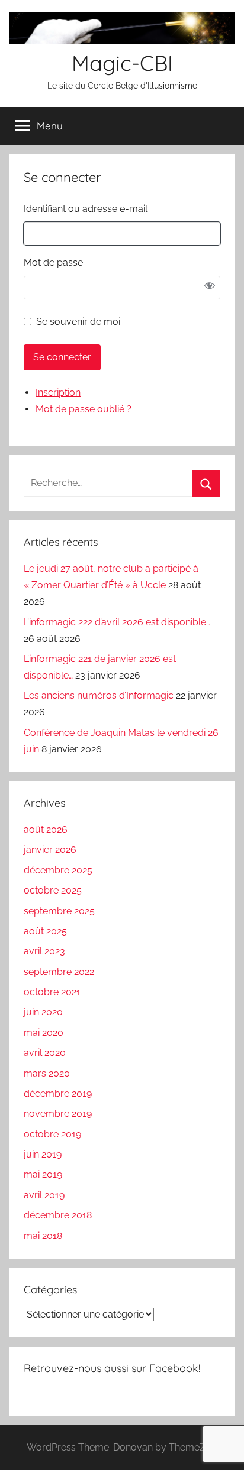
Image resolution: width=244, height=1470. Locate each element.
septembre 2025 (59, 911)
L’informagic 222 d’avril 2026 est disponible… (117, 622)
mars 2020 (47, 1073)
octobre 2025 (53, 890)
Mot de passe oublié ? (83, 409)
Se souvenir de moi (78, 321)
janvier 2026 (50, 849)
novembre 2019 (58, 1113)
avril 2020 (45, 1052)
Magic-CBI (122, 63)
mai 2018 (43, 1235)
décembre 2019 (58, 1093)
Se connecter (62, 357)
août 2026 (46, 829)
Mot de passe (53, 262)
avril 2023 (44, 951)
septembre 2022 (59, 971)
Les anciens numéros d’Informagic (99, 695)
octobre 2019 (52, 1134)
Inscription (58, 392)
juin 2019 (43, 1154)
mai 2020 (43, 1032)
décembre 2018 (58, 1215)
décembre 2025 (58, 870)
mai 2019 (43, 1174)
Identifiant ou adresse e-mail (85, 208)
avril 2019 (44, 1195)
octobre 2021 (52, 992)
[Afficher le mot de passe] (209, 288)
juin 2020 (43, 1012)
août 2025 (45, 931)
